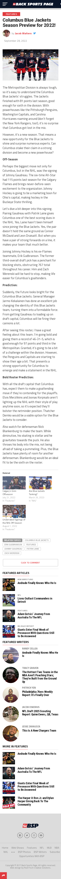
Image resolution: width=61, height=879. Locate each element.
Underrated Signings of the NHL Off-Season (14, 521)
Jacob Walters (23, 33)
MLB (49, 848)
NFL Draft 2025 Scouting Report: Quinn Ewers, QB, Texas (40, 713)
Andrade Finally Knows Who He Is (37, 583)
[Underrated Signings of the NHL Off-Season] (14, 511)
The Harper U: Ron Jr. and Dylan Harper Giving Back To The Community (36, 801)
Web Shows (17, 848)
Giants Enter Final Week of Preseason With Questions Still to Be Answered (36, 633)
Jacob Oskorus (30, 707)
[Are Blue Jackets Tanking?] (40, 482)
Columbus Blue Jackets (37, 540)
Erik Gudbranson (13, 544)
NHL (6, 852)
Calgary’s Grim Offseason (9, 492)
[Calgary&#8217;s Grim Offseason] (14, 482)
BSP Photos (24, 852)
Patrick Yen (29, 688)
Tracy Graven (30, 668)
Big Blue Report (26, 626)
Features (22, 610)
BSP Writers (40, 852)
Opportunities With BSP (31, 856)
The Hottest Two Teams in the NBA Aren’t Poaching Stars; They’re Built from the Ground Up (40, 677)
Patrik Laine (33, 548)
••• (13, 852)
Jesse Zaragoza (31, 726)
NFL (19, 595)
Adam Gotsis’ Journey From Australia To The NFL (34, 615)
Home (5, 848)
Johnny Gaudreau (13, 548)
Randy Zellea (30, 648)
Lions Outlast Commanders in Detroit (35, 600)
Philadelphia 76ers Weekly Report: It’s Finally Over (37, 693)
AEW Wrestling (25, 579)
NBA (57, 848)
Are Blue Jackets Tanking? (37, 492)
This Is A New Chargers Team (39, 730)
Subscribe (55, 852)
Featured (31, 544)
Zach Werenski (11, 553)
